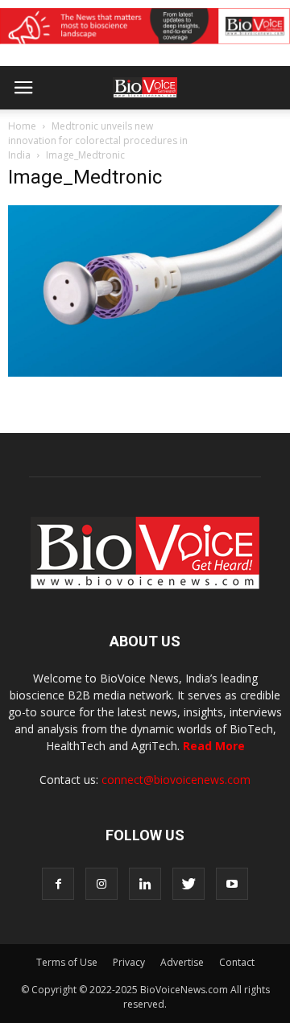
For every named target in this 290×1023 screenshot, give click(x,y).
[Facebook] (58, 884)
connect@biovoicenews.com (176, 779)
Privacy (129, 962)
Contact (237, 962)
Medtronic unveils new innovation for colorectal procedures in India (98, 140)
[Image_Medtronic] (145, 372)
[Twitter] (188, 884)
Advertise (182, 962)
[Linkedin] (145, 884)
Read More (214, 745)
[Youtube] (232, 884)
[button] (215, 131)
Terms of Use (66, 962)
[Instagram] (101, 884)
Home (22, 126)
